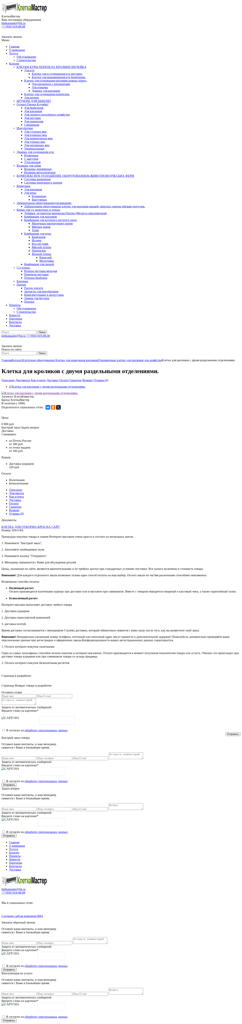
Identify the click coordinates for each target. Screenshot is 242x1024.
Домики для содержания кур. (35, 152)
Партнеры (15, 318)
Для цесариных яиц (37, 145)
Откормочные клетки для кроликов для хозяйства (130, 360)
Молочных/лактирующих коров (52, 223)
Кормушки (23, 186)
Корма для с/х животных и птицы (38, 209)
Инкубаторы (25, 128)
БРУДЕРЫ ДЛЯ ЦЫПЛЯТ (34, 101)
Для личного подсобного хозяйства (47, 114)
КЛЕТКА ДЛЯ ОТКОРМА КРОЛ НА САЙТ (31, 526)
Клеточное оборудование (38, 360)
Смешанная (31, 124)
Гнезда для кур (33, 288)
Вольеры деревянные (38, 169)
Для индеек (31, 97)
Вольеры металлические (40, 172)
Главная (14, 46)
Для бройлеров (33, 107)
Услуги (13, 53)
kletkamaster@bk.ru (14, 23)
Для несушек (32, 118)
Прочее (21, 284)
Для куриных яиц (35, 135)
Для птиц (30, 192)
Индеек (36, 240)
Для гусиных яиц (35, 131)
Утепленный (32, 162)
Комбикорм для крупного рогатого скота (50, 220)
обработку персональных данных (46, 730)
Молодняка (46, 260)
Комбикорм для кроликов (40, 216)
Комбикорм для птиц (37, 233)
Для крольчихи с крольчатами (51, 84)
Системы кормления (37, 179)
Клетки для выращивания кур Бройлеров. (59, 77)
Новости (14, 315)
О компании (17, 50)
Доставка (15, 325)
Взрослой (45, 257)
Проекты (15, 305)
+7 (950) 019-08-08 (13, 26)
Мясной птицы (41, 247)
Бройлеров (39, 237)
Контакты (15, 322)
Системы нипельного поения (43, 182)
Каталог (14, 63)
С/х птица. (23, 267)
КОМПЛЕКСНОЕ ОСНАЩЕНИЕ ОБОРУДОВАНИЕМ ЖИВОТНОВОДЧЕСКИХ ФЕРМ (75, 175)
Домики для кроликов (46, 90)
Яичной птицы (41, 254)
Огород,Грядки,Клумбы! (32, 104)
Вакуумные (39, 199)
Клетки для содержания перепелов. (47, 94)
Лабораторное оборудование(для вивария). (44, 203)
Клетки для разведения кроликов (76, 360)
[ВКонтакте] (48, 407)
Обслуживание (26, 56)
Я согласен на (37, 730)
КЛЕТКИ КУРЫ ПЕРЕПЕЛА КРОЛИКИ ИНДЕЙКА (51, 67)
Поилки (29, 301)
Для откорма (40, 87)
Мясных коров (41, 226)
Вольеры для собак (29, 165)
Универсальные (34, 148)
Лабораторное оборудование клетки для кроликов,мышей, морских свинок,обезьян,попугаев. (84, 206)
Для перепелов (33, 121)
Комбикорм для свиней (39, 264)
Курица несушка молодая (40, 271)
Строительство (26, 60)
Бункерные (39, 196)
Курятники (31, 155)
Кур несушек (40, 243)
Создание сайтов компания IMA (22, 916)
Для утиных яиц (34, 141)
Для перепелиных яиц (38, 138)
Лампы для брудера (36, 298)
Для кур (29, 70)
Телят (35, 230)
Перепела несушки (36, 274)
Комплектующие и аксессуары (44, 294)
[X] (58, 407)
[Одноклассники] (53, 407)
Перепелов (39, 250)
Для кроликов (33, 111)
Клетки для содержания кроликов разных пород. (55, 80)
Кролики (22, 281)
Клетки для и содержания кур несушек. (57, 73)
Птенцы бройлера (35, 277)
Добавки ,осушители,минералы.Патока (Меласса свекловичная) (65, 213)
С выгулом (31, 158)
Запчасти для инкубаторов (41, 291)
